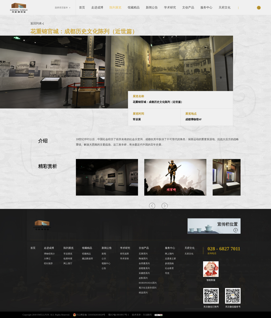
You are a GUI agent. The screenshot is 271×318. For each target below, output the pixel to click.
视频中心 (106, 263)
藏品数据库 (87, 258)
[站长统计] (158, 314)
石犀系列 (143, 254)
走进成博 (97, 7)
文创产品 (188, 7)
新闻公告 (152, 7)
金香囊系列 (144, 263)
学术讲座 (124, 258)
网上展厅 (68, 263)
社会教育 (169, 268)
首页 (82, 7)
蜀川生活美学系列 (147, 288)
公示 (104, 258)
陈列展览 (115, 7)
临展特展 (68, 258)
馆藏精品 (134, 7)
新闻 (104, 254)
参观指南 (169, 263)
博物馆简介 (49, 254)
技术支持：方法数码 (142, 315)
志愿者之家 (170, 258)
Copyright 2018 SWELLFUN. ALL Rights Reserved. (46, 315)
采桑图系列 (144, 273)
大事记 (47, 258)
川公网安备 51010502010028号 (90, 315)
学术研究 (170, 7)
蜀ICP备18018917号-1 (118, 315)
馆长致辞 (48, 263)
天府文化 (225, 7)
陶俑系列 (143, 258)
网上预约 (169, 254)
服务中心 (206, 7)
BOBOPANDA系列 (148, 283)
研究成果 (124, 254)
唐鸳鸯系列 (144, 268)
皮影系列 (143, 278)
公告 (104, 268)
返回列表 (36, 23)
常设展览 (68, 254)
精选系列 (143, 292)
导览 (167, 273)
